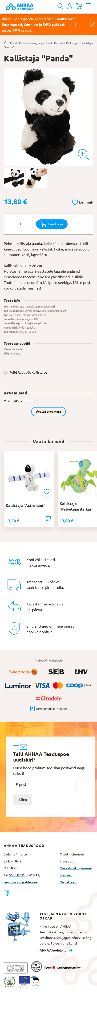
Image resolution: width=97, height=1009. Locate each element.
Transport (67, 861)
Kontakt (66, 875)
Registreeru (68, 882)
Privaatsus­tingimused (76, 868)
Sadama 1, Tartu (15, 854)
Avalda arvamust (48, 411)
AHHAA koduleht (53, 950)
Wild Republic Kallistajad (63, 43)
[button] (82, 201)
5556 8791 (17, 875)
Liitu (23, 800)
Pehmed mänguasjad (32, 43)
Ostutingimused (72, 854)
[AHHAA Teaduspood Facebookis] (30, 893)
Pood (13, 43)
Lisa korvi (55, 224)
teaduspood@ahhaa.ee (21, 882)
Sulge (92, 24)
